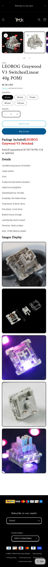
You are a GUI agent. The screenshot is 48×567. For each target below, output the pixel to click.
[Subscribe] (38, 520)
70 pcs (32, 97)
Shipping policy (38, 557)
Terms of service (25, 557)
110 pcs (20, 103)
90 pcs (8, 103)
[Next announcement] (45, 6)
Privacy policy (12, 557)
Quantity (5, 109)
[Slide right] (30, 58)
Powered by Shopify (23, 553)
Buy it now (24, 131)
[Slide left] (18, 58)
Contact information (25, 561)
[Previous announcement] (3, 6)
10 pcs (7, 97)
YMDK (14, 553)
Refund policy (37, 553)
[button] (3, 20)
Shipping (5, 88)
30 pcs (20, 97)
